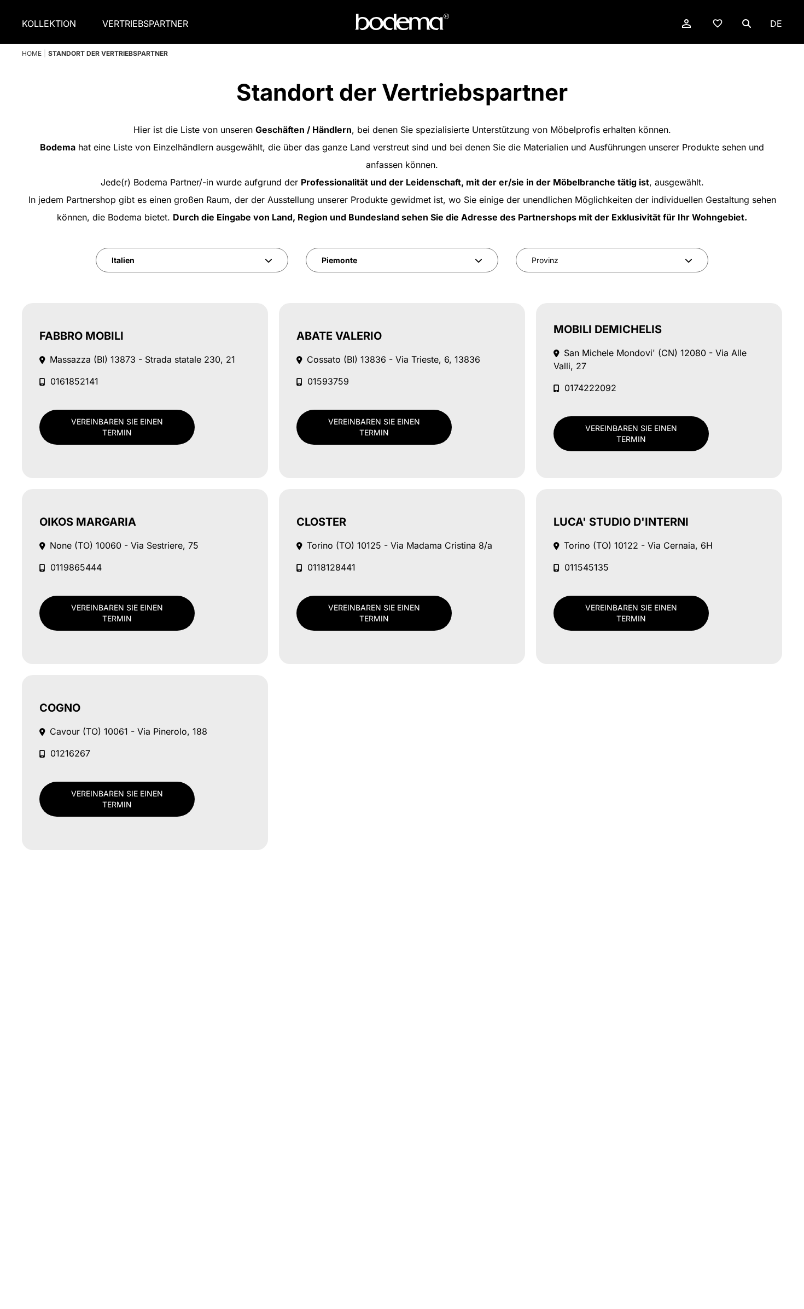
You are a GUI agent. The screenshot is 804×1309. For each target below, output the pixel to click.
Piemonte (339, 260)
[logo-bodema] (402, 22)
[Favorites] (717, 23)
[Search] (746, 23)
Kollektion (49, 23)
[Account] (686, 23)
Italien (123, 260)
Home (32, 53)
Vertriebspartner (145, 23)
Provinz (545, 260)
